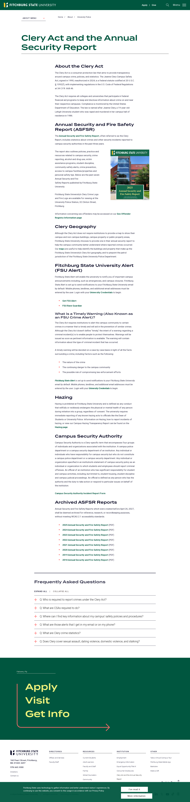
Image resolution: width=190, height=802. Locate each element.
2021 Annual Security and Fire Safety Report (85, 545)
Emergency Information (125, 762)
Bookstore (154, 766)
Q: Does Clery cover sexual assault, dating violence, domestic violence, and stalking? (90, 641)
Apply (144, 5)
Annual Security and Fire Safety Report (79, 136)
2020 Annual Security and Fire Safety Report (85, 550)
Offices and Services (56, 758)
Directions (14, 772)
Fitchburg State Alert (65, 380)
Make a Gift (154, 771)
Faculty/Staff (54, 762)
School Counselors (89, 775)
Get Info (47, 714)
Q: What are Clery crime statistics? (60, 633)
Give (154, 5)
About (70, 17)
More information (137, 796)
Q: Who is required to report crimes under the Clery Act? (73, 599)
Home (60, 17)
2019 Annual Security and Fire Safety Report (85, 555)
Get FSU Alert (69, 301)
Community (87, 779)
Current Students (89, 758)
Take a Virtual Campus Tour (161, 758)
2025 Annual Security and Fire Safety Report (85, 525)
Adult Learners (88, 762)
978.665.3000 (17, 767)
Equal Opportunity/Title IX (126, 766)
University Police (84, 17)
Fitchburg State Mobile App (160, 762)
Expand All (40, 591)
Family (85, 771)
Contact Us (14, 776)
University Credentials (101, 292)
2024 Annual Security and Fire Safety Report (85, 530)
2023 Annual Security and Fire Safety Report (85, 535)
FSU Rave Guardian (72, 305)
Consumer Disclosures (125, 771)
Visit (37, 701)
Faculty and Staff (89, 766)
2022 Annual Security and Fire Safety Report (85, 540)
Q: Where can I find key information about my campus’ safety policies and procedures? (91, 616)
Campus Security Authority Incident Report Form (80, 493)
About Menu (29, 18)
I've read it (134, 789)
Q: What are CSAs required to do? (59, 608)
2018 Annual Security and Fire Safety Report (85, 560)
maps (61, 249)
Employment (121, 758)
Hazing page (61, 427)
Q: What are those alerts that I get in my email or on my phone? (77, 624)
